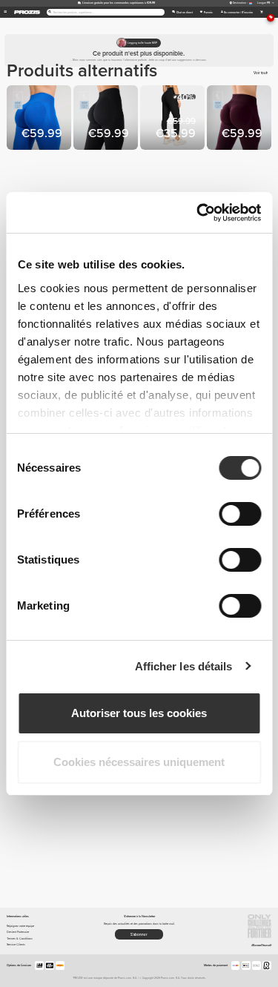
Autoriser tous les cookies (139, 713)
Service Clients (16, 944)
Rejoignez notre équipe (20, 926)
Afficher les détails (184, 666)
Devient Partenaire (18, 932)
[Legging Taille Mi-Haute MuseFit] (40, 118)
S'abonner (139, 935)
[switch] (240, 514)
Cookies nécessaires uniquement (139, 762)
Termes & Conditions (20, 938)
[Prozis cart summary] (261, 12)
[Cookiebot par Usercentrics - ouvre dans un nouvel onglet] (198, 212)
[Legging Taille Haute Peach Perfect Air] (106, 118)
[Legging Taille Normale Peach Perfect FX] (173, 118)
